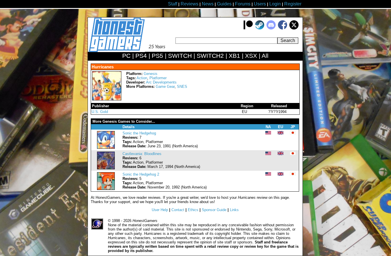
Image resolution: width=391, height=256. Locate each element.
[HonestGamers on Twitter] (294, 28)
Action (142, 78)
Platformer (158, 78)
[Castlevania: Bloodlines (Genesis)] (106, 168)
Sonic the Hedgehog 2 (141, 174)
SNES (182, 86)
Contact (177, 210)
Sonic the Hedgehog (139, 133)
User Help (160, 210)
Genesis (150, 74)
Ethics (193, 210)
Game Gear (165, 86)
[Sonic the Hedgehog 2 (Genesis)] (106, 188)
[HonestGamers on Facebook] (282, 28)
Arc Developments (161, 82)
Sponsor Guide (214, 210)
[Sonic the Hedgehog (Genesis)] (106, 147)
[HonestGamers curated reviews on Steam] (259, 28)
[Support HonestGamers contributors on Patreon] (248, 28)
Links (234, 210)
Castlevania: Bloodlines (142, 154)
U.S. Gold (100, 112)
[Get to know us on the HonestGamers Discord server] (271, 28)
